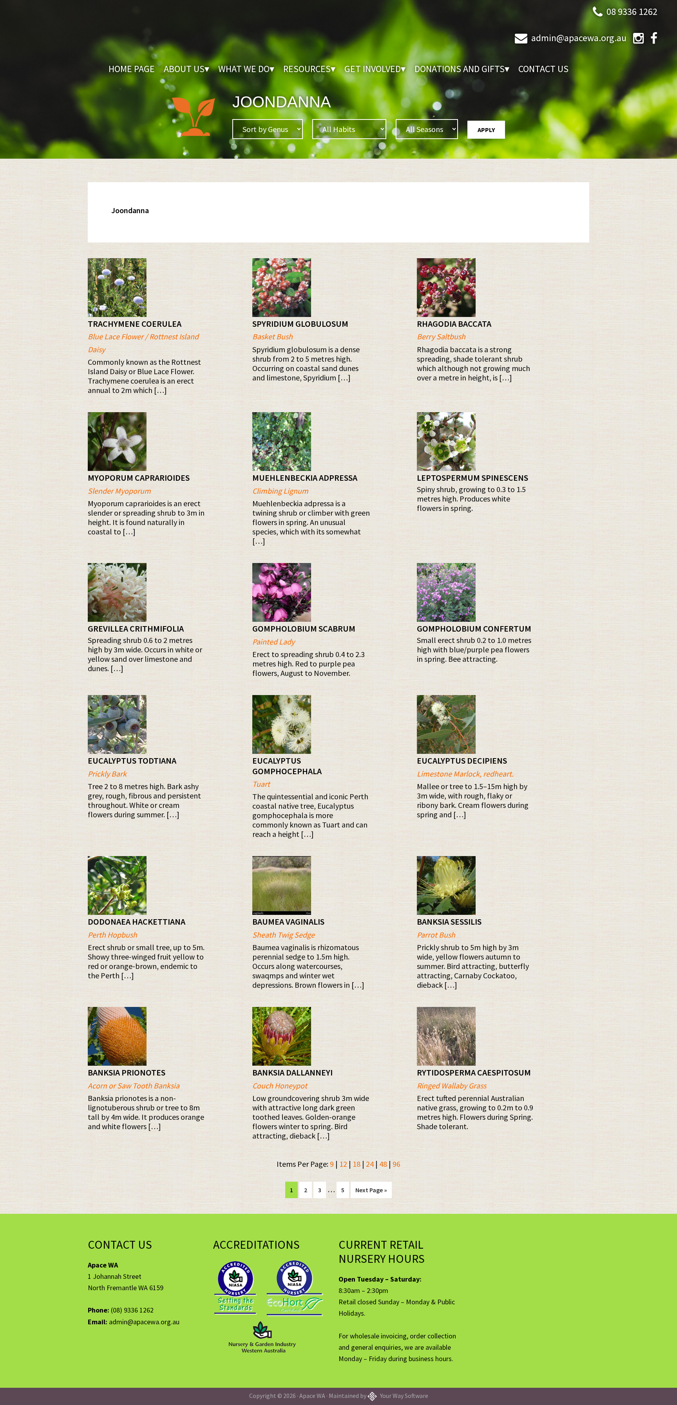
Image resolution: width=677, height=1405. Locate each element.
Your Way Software (403, 1396)
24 (370, 1164)
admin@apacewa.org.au (578, 38)
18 (356, 1164)
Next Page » (371, 1192)
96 (396, 1164)
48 (383, 1164)
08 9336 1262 (631, 11)
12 (343, 1164)
